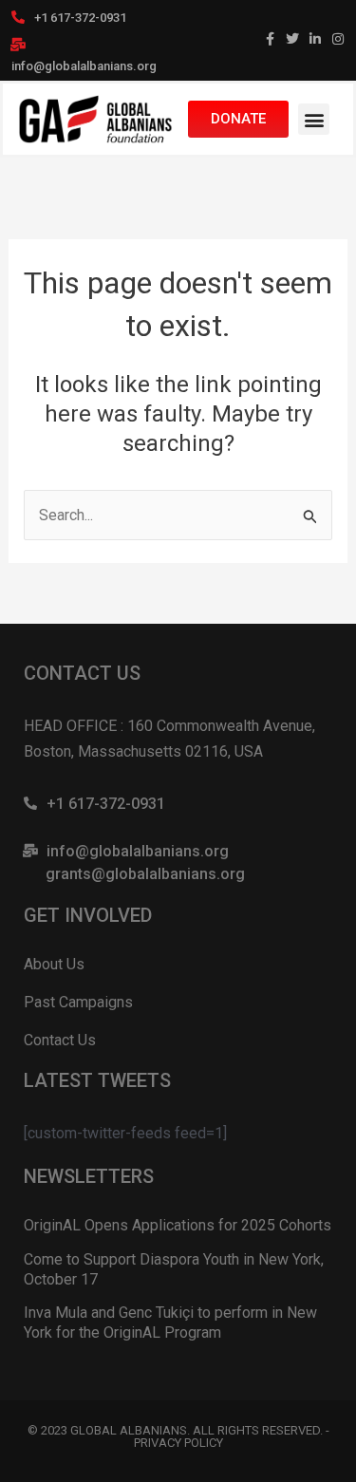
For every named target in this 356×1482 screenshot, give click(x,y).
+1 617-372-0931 (80, 17)
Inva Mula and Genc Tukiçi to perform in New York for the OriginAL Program (170, 1322)
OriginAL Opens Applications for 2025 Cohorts (177, 1225)
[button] (313, 119)
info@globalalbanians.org (84, 66)
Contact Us (60, 1040)
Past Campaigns (78, 1002)
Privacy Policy (178, 1442)
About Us (54, 964)
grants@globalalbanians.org (145, 874)
